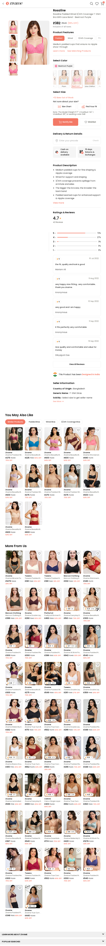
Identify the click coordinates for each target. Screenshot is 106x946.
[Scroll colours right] (98, 79)
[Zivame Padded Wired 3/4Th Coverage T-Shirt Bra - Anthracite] (33, 476)
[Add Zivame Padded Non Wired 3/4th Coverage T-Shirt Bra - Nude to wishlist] (98, 628)
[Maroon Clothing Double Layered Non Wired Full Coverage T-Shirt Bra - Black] (72, 562)
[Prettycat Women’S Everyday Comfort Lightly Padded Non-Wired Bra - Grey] (53, 599)
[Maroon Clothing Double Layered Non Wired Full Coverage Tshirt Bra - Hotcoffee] (14, 599)
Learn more (59, 50)
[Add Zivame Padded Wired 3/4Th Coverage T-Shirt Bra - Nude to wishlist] (59, 467)
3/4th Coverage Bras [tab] (70, 422)
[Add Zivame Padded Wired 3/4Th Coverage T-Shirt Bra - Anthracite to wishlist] (39, 467)
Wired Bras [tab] (50, 422)
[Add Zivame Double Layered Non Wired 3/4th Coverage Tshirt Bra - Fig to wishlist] (39, 590)
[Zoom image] (35, 43)
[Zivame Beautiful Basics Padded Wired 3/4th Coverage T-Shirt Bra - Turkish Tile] (33, 438)
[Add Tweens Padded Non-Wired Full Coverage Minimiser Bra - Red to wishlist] (39, 851)
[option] (13, 27)
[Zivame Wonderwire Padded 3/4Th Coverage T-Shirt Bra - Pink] (92, 438)
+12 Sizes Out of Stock (63, 97)
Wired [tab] (70, 38)
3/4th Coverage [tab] (85, 38)
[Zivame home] (14, 3)
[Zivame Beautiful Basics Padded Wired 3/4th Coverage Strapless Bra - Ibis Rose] (53, 438)
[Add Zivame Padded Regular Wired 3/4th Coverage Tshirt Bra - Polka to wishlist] (20, 927)
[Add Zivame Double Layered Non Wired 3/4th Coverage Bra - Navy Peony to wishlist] (78, 889)
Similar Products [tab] (15, 422)
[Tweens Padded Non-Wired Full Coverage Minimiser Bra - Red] (33, 859)
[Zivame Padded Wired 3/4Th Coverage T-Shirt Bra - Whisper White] (72, 476)
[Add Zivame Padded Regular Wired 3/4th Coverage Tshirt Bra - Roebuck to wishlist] (20, 851)
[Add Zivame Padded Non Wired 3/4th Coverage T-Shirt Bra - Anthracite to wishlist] (39, 813)
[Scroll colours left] (56, 79)
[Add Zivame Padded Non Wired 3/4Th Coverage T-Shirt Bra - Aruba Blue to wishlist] (78, 851)
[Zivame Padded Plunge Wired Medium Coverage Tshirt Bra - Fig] (14, 896)
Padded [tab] (58, 38)
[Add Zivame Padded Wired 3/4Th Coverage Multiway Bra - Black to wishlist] (59, 665)
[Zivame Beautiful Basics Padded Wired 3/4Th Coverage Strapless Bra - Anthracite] (92, 476)
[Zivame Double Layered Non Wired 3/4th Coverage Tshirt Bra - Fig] (33, 599)
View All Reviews (77, 364)
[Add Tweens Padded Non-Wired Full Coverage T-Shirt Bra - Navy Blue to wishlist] (59, 553)
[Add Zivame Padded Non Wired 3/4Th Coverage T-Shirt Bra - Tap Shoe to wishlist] (20, 628)
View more (58, 202)
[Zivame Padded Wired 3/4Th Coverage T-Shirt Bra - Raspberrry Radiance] (14, 438)
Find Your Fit (91, 106)
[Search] (91, 4)
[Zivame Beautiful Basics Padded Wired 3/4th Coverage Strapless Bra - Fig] (72, 438)
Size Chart (66, 106)
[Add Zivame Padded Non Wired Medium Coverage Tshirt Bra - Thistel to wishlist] (59, 628)
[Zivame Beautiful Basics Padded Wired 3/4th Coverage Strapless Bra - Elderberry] (14, 476)
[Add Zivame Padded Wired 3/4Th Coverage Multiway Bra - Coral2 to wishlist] (98, 776)
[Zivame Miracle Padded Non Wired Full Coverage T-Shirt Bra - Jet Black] (14, 562)
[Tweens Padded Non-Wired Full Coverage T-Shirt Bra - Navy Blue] (53, 562)
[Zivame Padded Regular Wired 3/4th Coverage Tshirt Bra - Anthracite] (92, 710)
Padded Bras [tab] (34, 422)
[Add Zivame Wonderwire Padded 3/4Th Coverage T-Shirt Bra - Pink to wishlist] (98, 430)
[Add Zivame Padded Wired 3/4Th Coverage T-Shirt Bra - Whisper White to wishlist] (78, 467)
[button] (3, 3)
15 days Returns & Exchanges (90, 152)
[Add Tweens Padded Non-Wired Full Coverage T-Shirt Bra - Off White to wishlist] (39, 553)
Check (96, 140)
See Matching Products (79, 50)
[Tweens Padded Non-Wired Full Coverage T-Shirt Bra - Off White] (33, 562)
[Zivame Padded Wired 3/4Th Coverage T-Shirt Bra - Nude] (53, 476)
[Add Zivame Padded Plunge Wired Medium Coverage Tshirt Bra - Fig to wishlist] (20, 888)
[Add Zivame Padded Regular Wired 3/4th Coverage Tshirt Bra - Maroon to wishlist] (39, 628)
